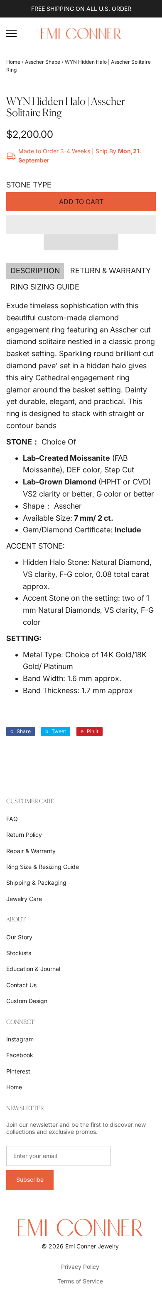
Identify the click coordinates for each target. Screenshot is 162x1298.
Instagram (20, 1039)
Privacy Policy (80, 1266)
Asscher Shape (42, 62)
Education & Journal (33, 968)
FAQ (12, 818)
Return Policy (24, 834)
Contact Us (21, 984)
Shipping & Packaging (36, 882)
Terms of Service (80, 1281)
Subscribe (30, 1179)
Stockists (18, 952)
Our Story (19, 937)
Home (13, 62)
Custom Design (26, 1000)
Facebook (19, 1054)
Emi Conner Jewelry (92, 1246)
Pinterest (18, 1071)
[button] (81, 224)
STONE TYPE (29, 184)
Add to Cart (81, 201)
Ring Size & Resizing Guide (42, 866)
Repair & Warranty (31, 850)
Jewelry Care (24, 898)
